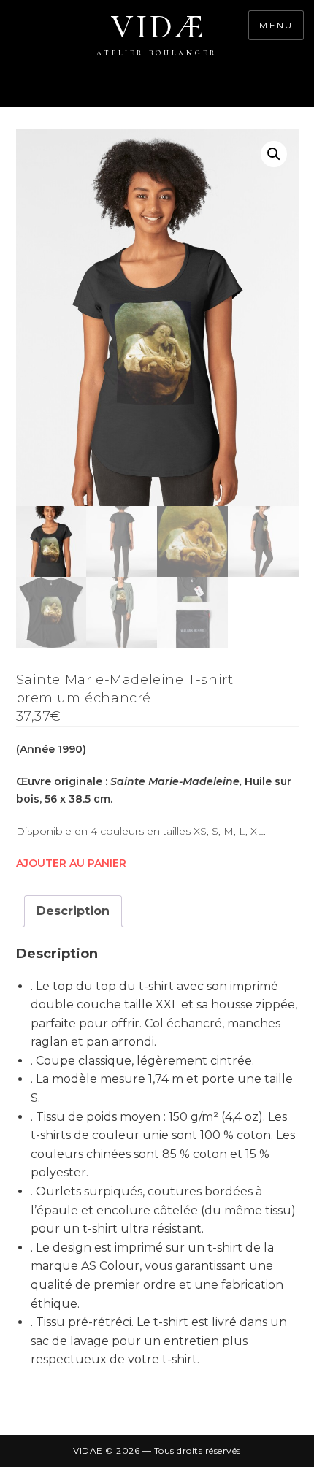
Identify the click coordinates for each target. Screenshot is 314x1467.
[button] (274, 154)
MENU (276, 25)
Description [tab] (73, 911)
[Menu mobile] (306, 98)
